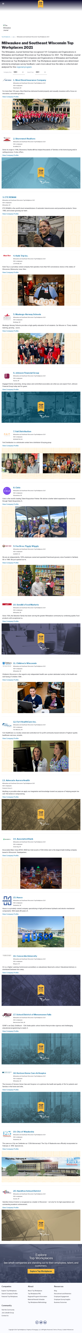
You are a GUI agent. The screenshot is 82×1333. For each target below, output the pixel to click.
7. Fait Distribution (22, 431)
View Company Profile (10, 97)
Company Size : (8, 72)
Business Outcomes (60, 1302)
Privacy (60, 1329)
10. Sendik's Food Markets (26, 605)
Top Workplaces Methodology (37, 1302)
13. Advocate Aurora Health (16, 780)
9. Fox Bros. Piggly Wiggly (26, 546)
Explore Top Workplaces (41, 1271)
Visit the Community (8, 1310)
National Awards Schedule (36, 1299)
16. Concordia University (25, 956)
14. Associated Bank (23, 839)
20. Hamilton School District (27, 1191)
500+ (15, 72)
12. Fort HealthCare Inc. (24, 722)
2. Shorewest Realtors (24, 138)
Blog (55, 1291)
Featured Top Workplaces (10, 1296)
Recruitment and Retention (62, 1293)
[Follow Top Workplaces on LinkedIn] (45, 1322)
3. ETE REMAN (9, 197)
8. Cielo (16, 487)
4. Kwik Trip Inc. (20, 256)
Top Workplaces (6, 37)
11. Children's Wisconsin (25, 663)
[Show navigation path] (13, 36)
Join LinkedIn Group (8, 1313)
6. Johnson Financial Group (26, 373)
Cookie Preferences (68, 1329)
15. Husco (18, 897)
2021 (37, 72)
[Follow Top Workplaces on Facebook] (37, 1322)
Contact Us (5, 1315)
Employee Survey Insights (62, 1299)
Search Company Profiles (10, 1293)
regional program (24, 67)
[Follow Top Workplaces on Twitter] (41, 1322)
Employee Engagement (61, 1296)
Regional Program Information (37, 1296)
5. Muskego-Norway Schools (27, 314)
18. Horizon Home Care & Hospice (29, 1073)
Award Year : (30, 72)
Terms (55, 1329)
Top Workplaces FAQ (34, 1293)
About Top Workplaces (35, 1291)
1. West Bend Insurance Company (29, 80)
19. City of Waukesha (23, 1132)
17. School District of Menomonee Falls (32, 1014)
